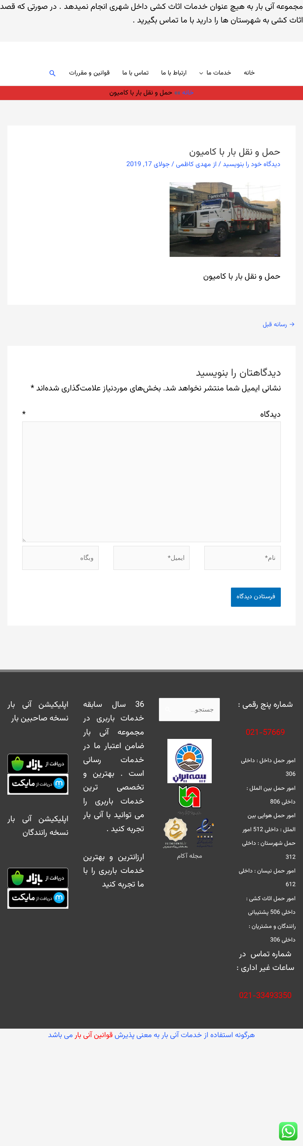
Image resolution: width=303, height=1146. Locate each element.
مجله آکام (189, 856)
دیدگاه (151, 414)
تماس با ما (135, 73)
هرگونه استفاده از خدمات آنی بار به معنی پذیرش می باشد (151, 1035)
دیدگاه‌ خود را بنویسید (251, 164)
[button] (52, 73)
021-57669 (265, 732)
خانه (249, 73)
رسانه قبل (279, 325)
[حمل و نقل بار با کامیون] (225, 219)
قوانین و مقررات (89, 73)
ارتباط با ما (174, 73)
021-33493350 (265, 996)
